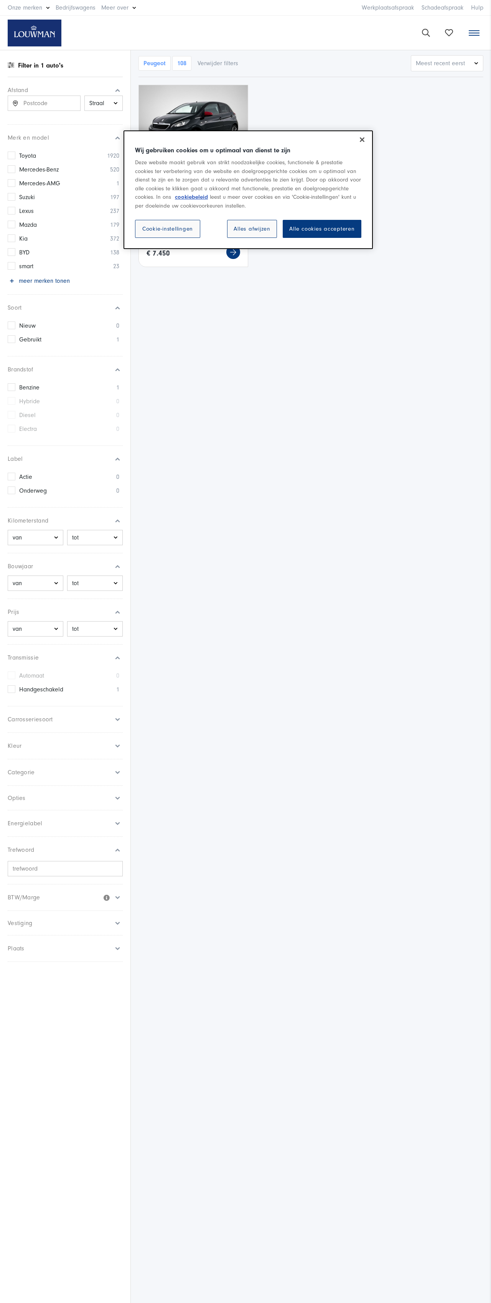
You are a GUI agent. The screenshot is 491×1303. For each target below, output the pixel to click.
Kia (23, 238)
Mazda (28, 224)
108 (181, 63)
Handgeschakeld (41, 689)
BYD (24, 252)
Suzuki (27, 197)
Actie (25, 476)
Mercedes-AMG (39, 183)
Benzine (29, 387)
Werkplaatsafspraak (388, 7)
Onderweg (33, 490)
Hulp (477, 7)
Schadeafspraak (442, 7)
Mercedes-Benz (39, 169)
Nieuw (27, 325)
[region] (248, 189)
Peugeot (154, 63)
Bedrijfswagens (76, 7)
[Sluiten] (362, 139)
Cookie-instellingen (167, 229)
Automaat (31, 675)
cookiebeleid (191, 197)
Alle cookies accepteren (321, 229)
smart (26, 266)
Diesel (27, 415)
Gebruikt (30, 339)
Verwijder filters (218, 63)
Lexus (26, 211)
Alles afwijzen (252, 229)
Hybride (29, 401)
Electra (28, 429)
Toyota (27, 155)
